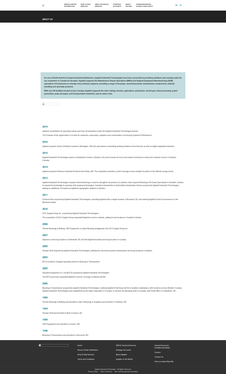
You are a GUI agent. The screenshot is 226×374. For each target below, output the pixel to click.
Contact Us (159, 357)
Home (79, 345)
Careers (158, 352)
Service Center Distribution (87, 350)
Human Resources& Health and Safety (162, 346)
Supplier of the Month (124, 359)
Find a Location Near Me (164, 361)
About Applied (121, 355)
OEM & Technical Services (126, 345)
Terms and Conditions (86, 359)
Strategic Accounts (123, 350)
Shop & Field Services (85, 355)
